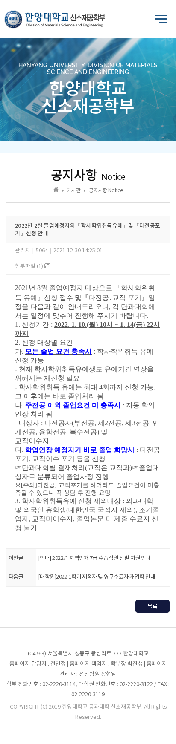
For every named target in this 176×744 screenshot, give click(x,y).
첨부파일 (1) (29, 266)
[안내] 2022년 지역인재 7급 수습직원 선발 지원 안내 (94, 558)
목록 (152, 606)
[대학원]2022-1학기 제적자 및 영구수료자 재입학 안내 (96, 577)
